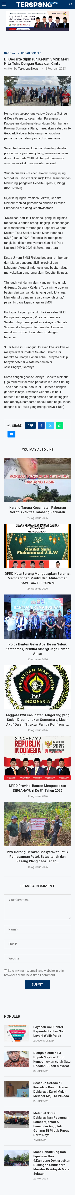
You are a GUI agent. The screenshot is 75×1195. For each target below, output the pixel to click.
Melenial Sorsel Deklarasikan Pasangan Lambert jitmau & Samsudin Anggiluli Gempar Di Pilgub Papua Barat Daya (51, 1124)
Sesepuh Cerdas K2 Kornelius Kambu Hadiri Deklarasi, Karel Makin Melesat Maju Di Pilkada (51, 1089)
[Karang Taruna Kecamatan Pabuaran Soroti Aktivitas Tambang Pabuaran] (37, 480)
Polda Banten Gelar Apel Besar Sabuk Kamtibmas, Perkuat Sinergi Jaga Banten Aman (37, 649)
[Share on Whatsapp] (59, 425)
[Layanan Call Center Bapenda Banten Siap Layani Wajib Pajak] (16, 1033)
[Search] (71, 4)
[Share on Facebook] (41, 425)
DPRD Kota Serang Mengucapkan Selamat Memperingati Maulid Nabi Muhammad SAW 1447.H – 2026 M (37, 578)
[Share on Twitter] (50, 425)
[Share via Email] (11, 434)
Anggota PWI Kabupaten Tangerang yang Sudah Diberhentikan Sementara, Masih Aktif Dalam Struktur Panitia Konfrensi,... (38, 719)
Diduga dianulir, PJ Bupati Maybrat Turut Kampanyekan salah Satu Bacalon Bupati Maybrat (52, 1059)
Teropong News (28, 68)
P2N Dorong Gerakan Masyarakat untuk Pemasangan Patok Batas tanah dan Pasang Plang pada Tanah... (37, 856)
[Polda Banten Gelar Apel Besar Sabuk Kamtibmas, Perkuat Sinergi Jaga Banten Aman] (37, 616)
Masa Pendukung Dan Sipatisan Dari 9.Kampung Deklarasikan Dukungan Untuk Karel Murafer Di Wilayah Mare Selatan (51, 1163)
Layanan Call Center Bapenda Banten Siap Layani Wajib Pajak (49, 1031)
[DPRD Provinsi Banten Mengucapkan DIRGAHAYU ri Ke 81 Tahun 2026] (37, 758)
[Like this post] (31, 425)
